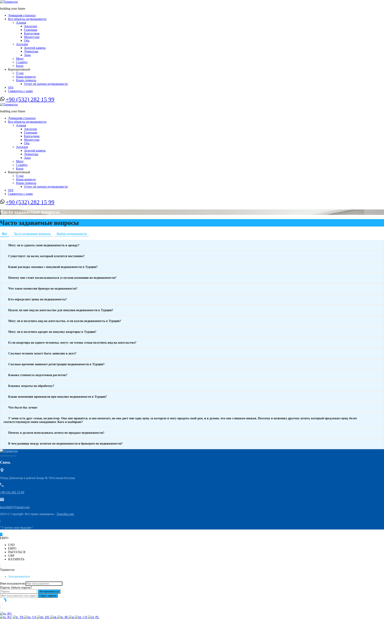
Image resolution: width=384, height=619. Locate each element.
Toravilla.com (65, 514)
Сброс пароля (47, 595)
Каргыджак (32, 33)
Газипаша (30, 29)
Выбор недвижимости (72, 233)
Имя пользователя (12, 583)
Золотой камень (35, 47)
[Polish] (93, 617)
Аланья (21, 22)
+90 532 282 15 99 (12, 492)
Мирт (20, 58)
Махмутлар (31, 37)
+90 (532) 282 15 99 (30, 99)
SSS (10, 87)
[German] (43, 617)
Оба (26, 40)
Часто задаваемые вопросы (32, 233)
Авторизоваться (49, 591)
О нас (20, 73)
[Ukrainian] (53, 617)
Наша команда (26, 76)
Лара (27, 55)
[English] (30, 617)
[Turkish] (18, 617)
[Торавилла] (9, 1)
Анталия (22, 44)
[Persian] (63, 617)
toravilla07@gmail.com (15, 507)
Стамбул (21, 62)
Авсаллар (30, 26)
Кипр (19, 65)
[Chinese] (81, 617)
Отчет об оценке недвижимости (46, 84)
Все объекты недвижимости (27, 19)
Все (4, 233)
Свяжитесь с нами (20, 91)
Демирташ (31, 51)
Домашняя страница (22, 15)
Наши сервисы (26, 80)
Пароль (5, 587)
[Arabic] (72, 617)
